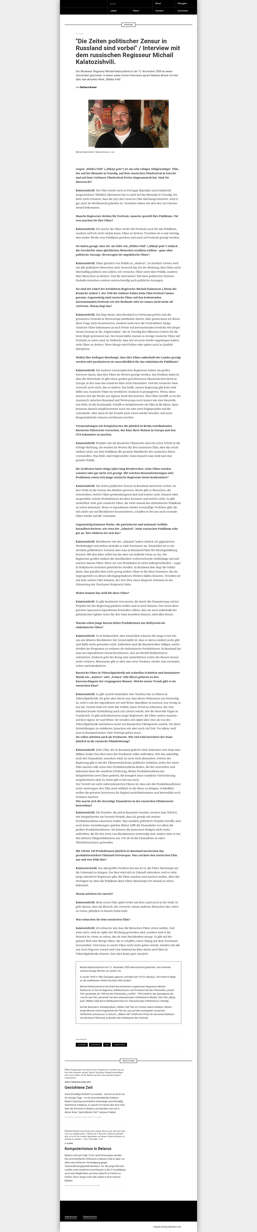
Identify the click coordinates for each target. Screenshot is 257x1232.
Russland (82, 1045)
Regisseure (95, 1045)
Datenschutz (90, 1216)
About (158, 3)
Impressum (71, 1216)
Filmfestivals (119, 1045)
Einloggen (182, 3)
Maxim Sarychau (74, 1117)
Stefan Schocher (75, 1185)
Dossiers (159, 11)
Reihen (136, 11)
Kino (107, 1045)
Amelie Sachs (87, 1117)
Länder (113, 11)
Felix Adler (87, 1185)
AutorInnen (183, 11)
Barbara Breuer (88, 87)
